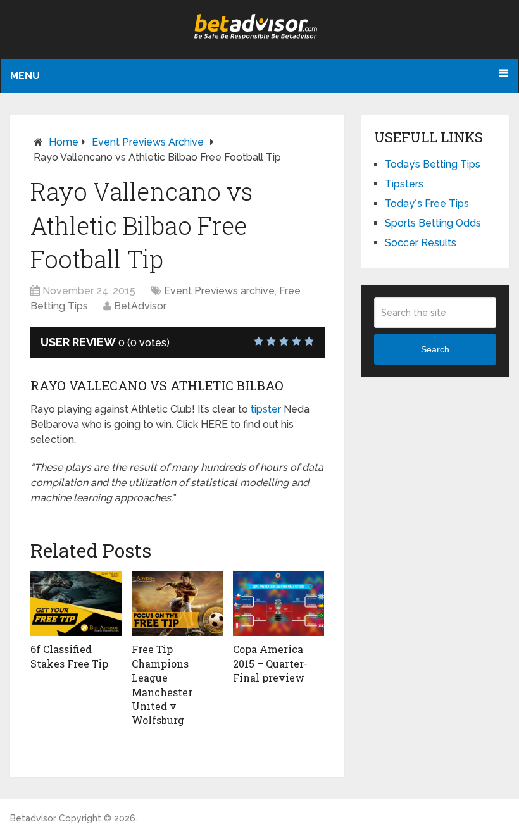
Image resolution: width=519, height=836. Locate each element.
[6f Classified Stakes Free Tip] (76, 603)
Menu (25, 76)
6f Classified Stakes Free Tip (69, 656)
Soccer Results (420, 243)
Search (435, 349)
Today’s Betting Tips (432, 164)
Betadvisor (33, 818)
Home (63, 142)
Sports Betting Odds (433, 223)
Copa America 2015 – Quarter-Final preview (270, 663)
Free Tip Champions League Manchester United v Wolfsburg (162, 684)
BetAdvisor (140, 306)
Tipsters (404, 184)
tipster (266, 409)
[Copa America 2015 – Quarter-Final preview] (278, 603)
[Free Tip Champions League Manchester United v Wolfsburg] (177, 603)
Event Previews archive (148, 142)
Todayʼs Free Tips (427, 203)
